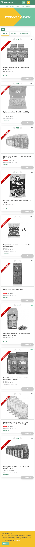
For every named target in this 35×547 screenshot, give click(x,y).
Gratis (17, 6)
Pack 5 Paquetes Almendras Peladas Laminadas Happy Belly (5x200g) (16, 423)
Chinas (22, 6)
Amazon (10, 72)
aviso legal (17, 540)
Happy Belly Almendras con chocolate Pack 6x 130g (16, 245)
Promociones (24, 33)
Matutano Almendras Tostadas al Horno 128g (17, 201)
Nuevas (12, 6)
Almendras (5, 164)
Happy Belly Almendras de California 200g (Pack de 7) (16, 467)
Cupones (28, 6)
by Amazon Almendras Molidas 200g (16, 112)
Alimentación (6, 75)
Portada (6, 6)
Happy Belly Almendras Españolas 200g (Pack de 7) (17, 157)
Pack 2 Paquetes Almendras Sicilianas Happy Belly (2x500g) (16, 378)
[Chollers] (7, 2)
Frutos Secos (6, 120)
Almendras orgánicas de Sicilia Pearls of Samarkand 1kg (16, 334)
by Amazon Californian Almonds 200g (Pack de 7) (16, 68)
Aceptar (5, 543)
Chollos (5, 33)
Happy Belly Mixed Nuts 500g (13, 289)
